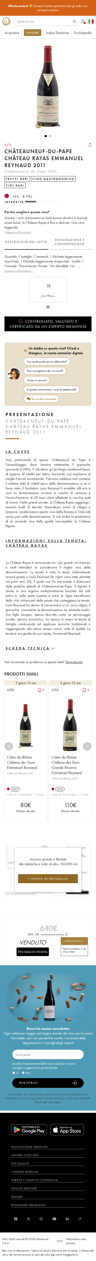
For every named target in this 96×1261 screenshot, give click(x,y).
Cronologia (74, 941)
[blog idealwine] (80, 1218)
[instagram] (41, 1218)
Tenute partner (24, 1188)
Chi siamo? (20, 1163)
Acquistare (12, 32)
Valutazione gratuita (29, 1147)
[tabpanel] (48, 264)
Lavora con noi (25, 1155)
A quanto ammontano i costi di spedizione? (51, 389)
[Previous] (8, 746)
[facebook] (15, 1218)
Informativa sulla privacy (76, 1241)
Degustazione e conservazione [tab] (70, 242)
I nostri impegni (24, 1172)
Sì (17, 1073)
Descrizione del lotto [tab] (26, 242)
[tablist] (48, 242)
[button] (45, 86)
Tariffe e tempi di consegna (34, 1180)
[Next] (87, 746)
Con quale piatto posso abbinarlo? (47, 361)
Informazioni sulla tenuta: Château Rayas (46, 543)
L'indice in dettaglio (48, 879)
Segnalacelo (74, 662)
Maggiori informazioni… (18, 271)
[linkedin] (67, 1218)
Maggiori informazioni (17, 232)
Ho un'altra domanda (43, 399)
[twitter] (28, 1218)
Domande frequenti (28, 1205)
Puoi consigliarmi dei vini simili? (45, 371)
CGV (60, 1241)
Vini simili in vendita (33, 952)
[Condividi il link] (90, 144)
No (28, 1073)
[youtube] (54, 1218)
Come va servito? (37, 380)
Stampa (17, 1197)
